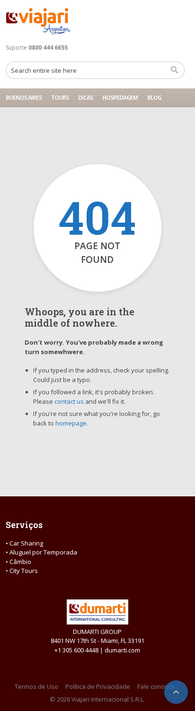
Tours (60, 98)
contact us (69, 401)
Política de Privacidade (97, 686)
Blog (154, 98)
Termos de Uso (36, 686)
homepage (71, 423)
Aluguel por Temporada (43, 552)
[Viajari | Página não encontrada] (38, 21)
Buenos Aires (24, 98)
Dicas (85, 98)
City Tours (23, 570)
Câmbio (20, 561)
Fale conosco (156, 686)
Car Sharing (26, 543)
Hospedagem (120, 98)
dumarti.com (122, 650)
